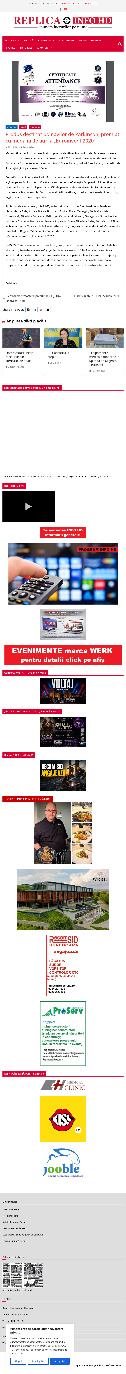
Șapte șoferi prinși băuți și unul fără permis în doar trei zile (77, 5)
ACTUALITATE (12, 40)
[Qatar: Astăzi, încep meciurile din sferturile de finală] (21, 330)
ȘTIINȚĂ (23, 127)
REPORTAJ (10, 47)
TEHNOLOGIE (35, 127)
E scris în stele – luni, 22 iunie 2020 (97, 296)
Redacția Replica (30, 147)
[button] (99, 40)
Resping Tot (38, 1361)
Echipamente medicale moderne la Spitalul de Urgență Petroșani (104, 359)
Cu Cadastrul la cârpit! (58, 355)
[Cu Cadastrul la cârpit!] (63, 330)
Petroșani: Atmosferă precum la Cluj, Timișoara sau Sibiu (33, 298)
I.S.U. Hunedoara (10, 1209)
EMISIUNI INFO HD (88, 40)
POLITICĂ (28, 40)
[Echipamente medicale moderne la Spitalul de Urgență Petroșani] (105, 330)
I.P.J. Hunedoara (10, 1215)
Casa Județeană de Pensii (15, 1228)
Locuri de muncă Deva (13, 1240)
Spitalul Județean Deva (13, 1222)
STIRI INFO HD (66, 40)
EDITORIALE (26, 47)
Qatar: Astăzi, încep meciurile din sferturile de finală (19, 357)
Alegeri (18, 1361)
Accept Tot (59, 1361)
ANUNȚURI (42, 47)
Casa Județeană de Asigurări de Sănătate (22, 1234)
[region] (40, 1346)
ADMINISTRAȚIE (46, 40)
